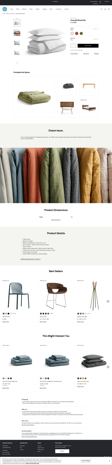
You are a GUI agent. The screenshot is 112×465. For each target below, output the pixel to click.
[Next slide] (16, 63)
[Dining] (17, 9)
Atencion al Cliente (6, 454)
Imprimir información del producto (30, 259)
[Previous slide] (16, 18)
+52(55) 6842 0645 (6, 447)
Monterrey (95, 3)
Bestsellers (22, 445)
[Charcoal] (11, 378)
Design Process (41, 447)
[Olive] (78, 314)
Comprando (4, 450)
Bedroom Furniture (10, 13)
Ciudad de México (94, 1)
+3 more (51, 313)
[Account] (105, 9)
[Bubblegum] (6, 314)
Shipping (96, 53)
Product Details (74, 53)
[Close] (109, 460)
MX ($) (101, 2)
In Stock (22, 449)
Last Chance (59, 9)
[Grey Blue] (4, 378)
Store (62, 451)
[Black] (8, 314)
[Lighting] (45, 9)
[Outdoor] (38, 9)
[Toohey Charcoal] (48, 314)
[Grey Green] (83, 314)
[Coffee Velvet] (41, 314)
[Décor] (51, 9)
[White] (11, 314)
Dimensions (86, 53)
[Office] (31, 9)
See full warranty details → (28, 424)
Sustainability (41, 449)
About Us (39, 445)
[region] (56, 461)
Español (106, 1)
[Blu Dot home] (4, 9)
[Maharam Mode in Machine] (46, 314)
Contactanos (5, 445)
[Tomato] (86, 378)
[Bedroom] (24, 9)
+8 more (14, 313)
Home (3, 13)
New (21, 447)
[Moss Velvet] (43, 314)
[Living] (11, 9)
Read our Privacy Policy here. (32, 463)
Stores (39, 451)
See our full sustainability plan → (30, 436)
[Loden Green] (8, 378)
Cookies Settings (86, 460)
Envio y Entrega (5, 452)
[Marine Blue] (4, 314)
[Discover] (67, 9)
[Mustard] (83, 378)
